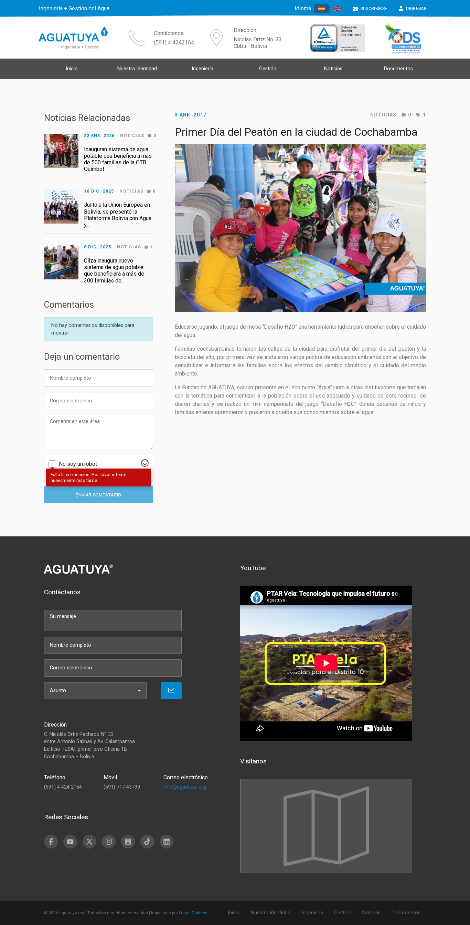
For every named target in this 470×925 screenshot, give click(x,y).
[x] (89, 842)
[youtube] (70, 842)
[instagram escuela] (128, 842)
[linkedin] (166, 842)
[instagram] (109, 842)
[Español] (322, 8)
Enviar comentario (98, 494)
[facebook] (51, 842)
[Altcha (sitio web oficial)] (145, 465)
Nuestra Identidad (137, 69)
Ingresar (416, 8)
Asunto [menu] (58, 690)
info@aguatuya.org (184, 787)
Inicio (72, 69)
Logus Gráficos (193, 913)
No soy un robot (78, 464)
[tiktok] (147, 842)
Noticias (383, 114)
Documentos (398, 69)
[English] (337, 8)
